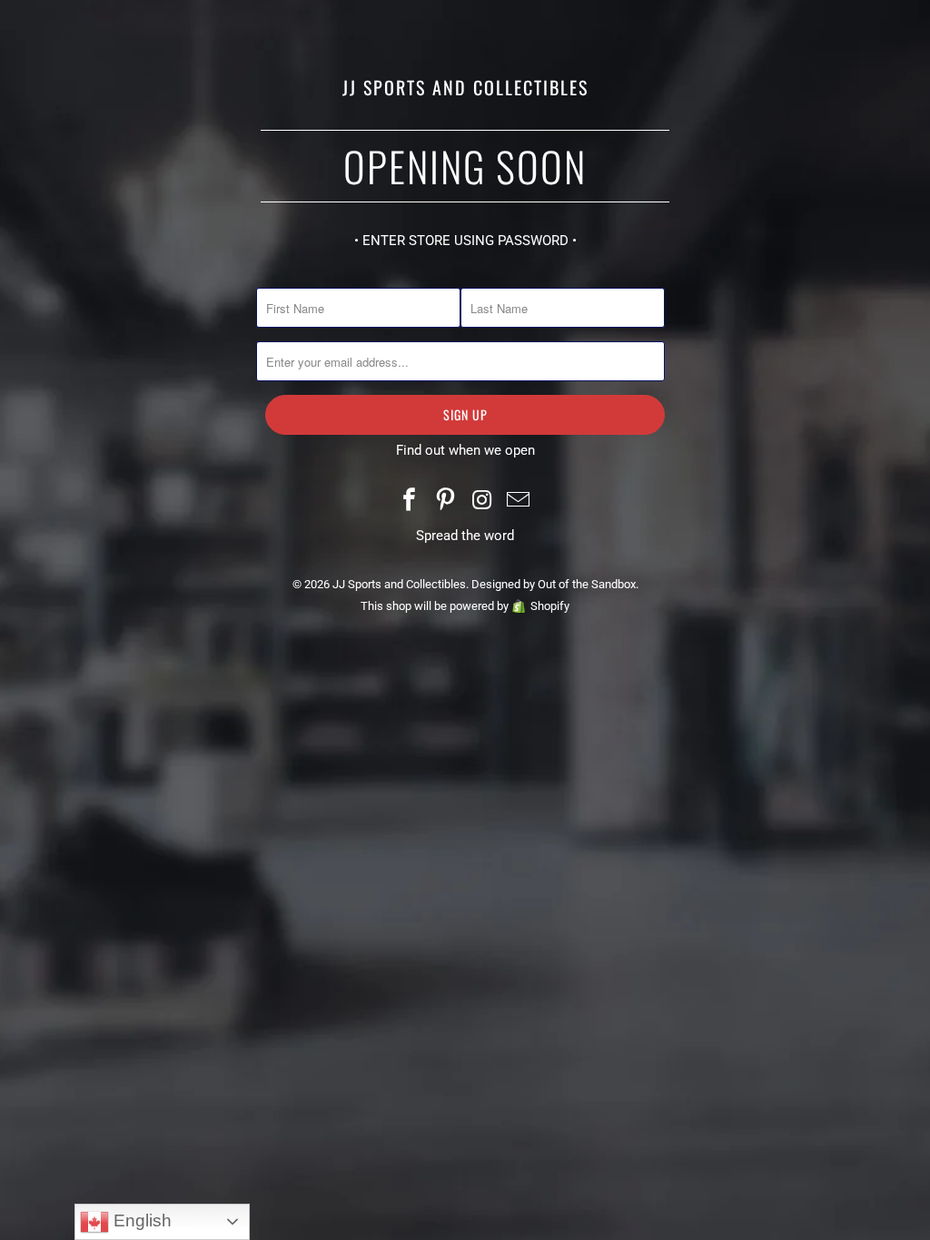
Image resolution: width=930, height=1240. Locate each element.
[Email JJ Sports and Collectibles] (518, 501)
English (140, 1220)
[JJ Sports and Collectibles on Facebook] (410, 501)
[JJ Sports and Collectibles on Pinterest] (445, 501)
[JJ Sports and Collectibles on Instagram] (482, 501)
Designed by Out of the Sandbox (553, 584)
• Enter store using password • (465, 240)
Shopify (549, 606)
